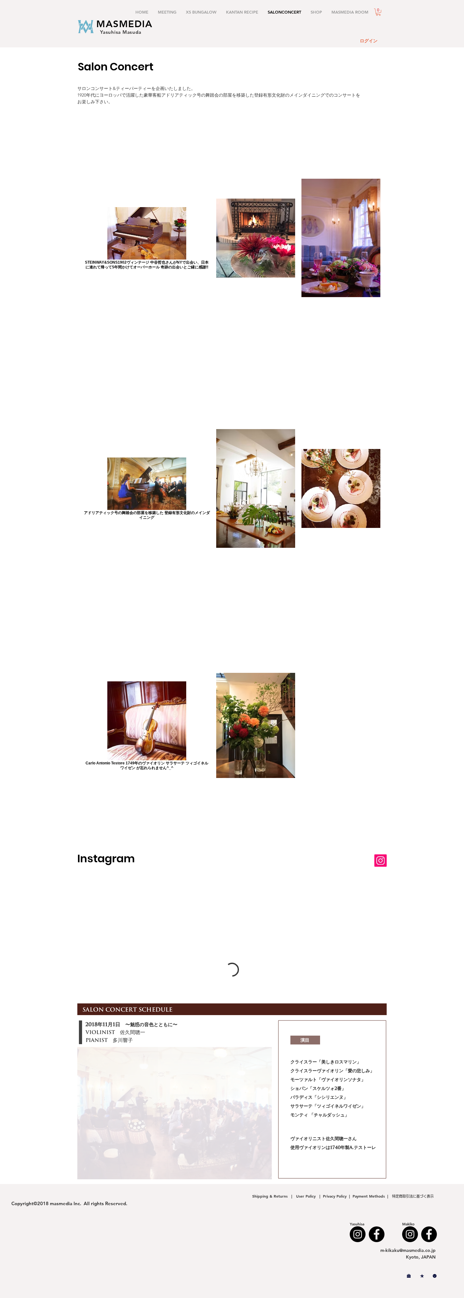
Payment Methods (370, 1196)
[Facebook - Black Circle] (376, 1234)
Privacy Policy (335, 1196)
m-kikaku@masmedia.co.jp (408, 1250)
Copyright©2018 (30, 1203)
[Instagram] (380, 860)
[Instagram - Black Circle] (358, 1234)
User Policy (306, 1196)
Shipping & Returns (271, 1196)
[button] (378, 12)
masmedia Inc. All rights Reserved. (88, 1203)
